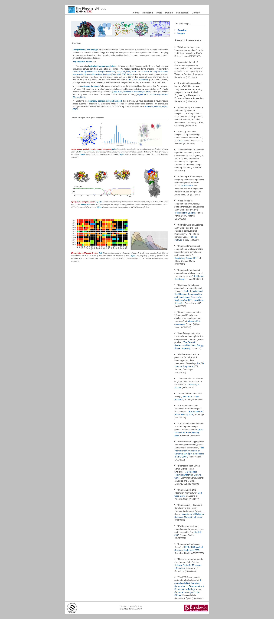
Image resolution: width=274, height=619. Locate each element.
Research (147, 12)
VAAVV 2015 (187, 185)
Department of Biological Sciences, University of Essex (189, 515)
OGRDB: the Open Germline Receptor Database (94, 71)
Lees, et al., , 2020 (126, 71)
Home (136, 12)
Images (181, 33)
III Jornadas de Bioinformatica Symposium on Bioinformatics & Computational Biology (189, 585)
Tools (159, 12)
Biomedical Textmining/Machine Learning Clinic (187, 474)
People (169, 12)
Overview (181, 30)
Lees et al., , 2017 (131, 91)
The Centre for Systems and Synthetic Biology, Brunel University (189, 345)
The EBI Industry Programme (189, 365)
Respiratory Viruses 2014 (186, 257)
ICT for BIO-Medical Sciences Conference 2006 (188, 548)
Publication (182, 12)
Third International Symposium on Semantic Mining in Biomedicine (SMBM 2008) (189, 452)
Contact (196, 12)
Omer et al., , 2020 (122, 74)
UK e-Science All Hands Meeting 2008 (188, 413)
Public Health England (185, 212)
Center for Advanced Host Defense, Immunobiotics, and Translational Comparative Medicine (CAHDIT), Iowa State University (188, 297)
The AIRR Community (138, 79)
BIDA (181, 140)
